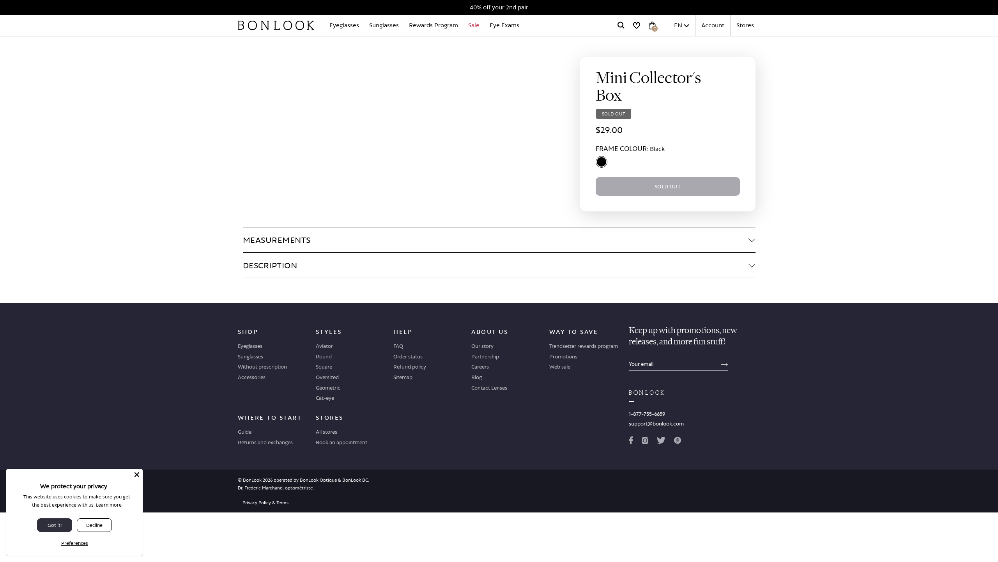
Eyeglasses (344, 25)
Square (324, 366)
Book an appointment (341, 442)
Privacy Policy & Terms (265, 502)
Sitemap (402, 377)
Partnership (485, 356)
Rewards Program (433, 25)
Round (324, 356)
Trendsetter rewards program (583, 346)
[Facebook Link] (631, 441)
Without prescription (262, 366)
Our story (482, 346)
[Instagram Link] (644, 442)
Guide (244, 432)
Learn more (109, 505)
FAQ (398, 346)
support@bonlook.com (656, 423)
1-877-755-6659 (647, 414)
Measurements (277, 240)
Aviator (324, 346)
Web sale (559, 366)
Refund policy (409, 366)
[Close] (137, 475)
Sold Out (668, 186)
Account (712, 25)
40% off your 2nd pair (499, 7)
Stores (745, 25)
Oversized (327, 377)
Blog (476, 377)
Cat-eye (325, 398)
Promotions (563, 356)
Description (270, 265)
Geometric (328, 388)
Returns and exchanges (265, 442)
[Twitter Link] (661, 442)
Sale (474, 25)
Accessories (251, 377)
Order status (408, 356)
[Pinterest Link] (677, 442)
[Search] (621, 25)
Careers (480, 366)
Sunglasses (384, 25)
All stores (326, 432)
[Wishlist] (636, 25)
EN (678, 25)
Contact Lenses (489, 388)
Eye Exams (504, 25)
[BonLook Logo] (276, 25)
